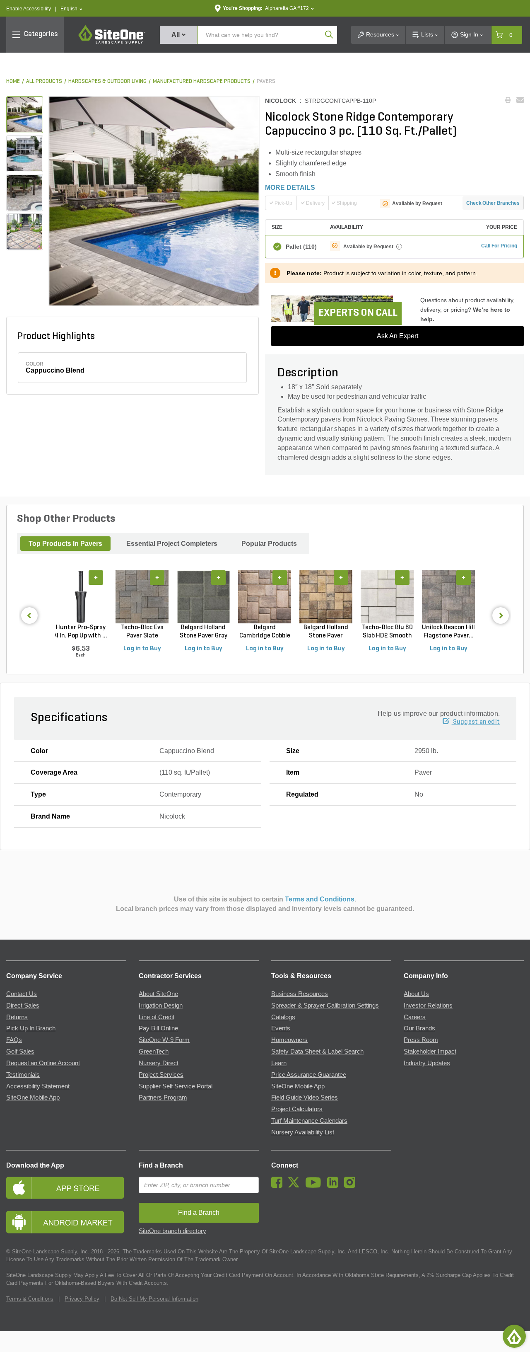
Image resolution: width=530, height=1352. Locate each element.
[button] (71, 8)
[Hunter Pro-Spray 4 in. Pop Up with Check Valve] (80, 597)
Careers (415, 1017)
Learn (279, 1063)
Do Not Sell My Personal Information (154, 1299)
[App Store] (66, 1187)
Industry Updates (427, 1063)
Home (13, 81)
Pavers (266, 81)
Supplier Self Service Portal (175, 1086)
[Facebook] (279, 1185)
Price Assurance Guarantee (308, 1074)
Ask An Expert (397, 335)
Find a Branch (161, 1165)
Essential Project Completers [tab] (171, 543)
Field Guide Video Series (304, 1097)
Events (280, 1028)
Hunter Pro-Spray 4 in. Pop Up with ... (81, 631)
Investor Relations (428, 1005)
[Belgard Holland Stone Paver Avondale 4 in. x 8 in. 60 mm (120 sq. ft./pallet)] (325, 597)
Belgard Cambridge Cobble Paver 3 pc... (264, 632)
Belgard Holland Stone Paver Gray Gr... (203, 632)
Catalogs (283, 1017)
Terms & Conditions (29, 1299)
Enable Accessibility (28, 9)
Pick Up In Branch (30, 1028)
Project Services (161, 1074)
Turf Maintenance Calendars (309, 1120)
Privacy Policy (82, 1299)
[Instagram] (351, 1185)
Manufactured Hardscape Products (202, 81)
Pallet (301, 246)
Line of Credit (156, 1017)
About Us (416, 994)
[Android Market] (66, 1222)
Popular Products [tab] (269, 543)
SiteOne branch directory (172, 1231)
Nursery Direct (158, 1063)
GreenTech (154, 1051)
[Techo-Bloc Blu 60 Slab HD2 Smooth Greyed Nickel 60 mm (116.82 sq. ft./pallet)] (387, 597)
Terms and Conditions (319, 899)
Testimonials (23, 1074)
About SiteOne (158, 994)
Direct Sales (22, 1005)
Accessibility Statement (38, 1086)
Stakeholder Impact (430, 1051)
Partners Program (163, 1097)
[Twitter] (296, 1185)
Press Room (421, 1040)
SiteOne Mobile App (33, 1097)
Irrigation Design (161, 1005)
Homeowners (289, 1040)
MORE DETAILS (290, 187)
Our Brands (419, 1028)
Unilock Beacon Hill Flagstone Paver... (448, 631)
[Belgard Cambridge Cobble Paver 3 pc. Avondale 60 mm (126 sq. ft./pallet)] (264, 597)
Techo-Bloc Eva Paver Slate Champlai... (142, 632)
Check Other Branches (493, 203)
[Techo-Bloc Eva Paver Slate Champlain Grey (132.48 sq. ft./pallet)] (142, 597)
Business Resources (299, 994)
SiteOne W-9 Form (164, 1040)
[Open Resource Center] (514, 1336)
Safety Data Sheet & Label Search (317, 1051)
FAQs (14, 1040)
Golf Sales (20, 1051)
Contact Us (21, 994)
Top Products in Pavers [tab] (65, 543)
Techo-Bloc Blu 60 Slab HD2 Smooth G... (387, 632)
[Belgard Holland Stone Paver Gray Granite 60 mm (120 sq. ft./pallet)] (203, 597)
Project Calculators (297, 1109)
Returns (17, 1017)
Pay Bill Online (158, 1028)
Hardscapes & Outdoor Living (107, 81)
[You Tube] (315, 1185)
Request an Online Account (43, 1063)
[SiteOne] (111, 42)
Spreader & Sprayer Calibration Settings (325, 1005)
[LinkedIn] (334, 1185)
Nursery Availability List (302, 1132)
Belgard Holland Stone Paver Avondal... (326, 632)
